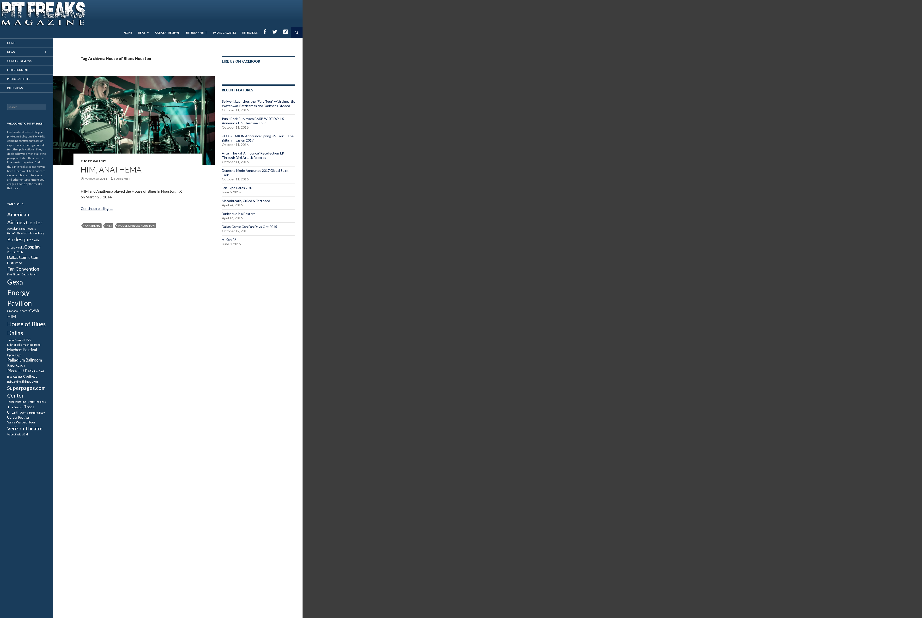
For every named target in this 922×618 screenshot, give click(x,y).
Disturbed (14, 263)
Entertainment (196, 32)
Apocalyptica (14, 228)
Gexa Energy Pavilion (19, 292)
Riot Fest (39, 371)
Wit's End (22, 434)
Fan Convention (23, 269)
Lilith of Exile (14, 344)
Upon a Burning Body (32, 412)
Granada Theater (18, 310)
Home (128, 32)
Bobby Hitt (122, 178)
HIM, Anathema (111, 169)
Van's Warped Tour (21, 422)
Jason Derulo (15, 340)
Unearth (13, 412)
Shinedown (29, 381)
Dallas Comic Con (22, 257)
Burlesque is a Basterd (238, 214)
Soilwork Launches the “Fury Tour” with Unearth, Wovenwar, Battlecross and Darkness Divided (258, 103)
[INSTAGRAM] (285, 32)
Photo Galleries (224, 32)
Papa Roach (16, 365)
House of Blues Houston (136, 225)
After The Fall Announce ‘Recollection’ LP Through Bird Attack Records (253, 155)
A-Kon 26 (229, 240)
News (142, 32)
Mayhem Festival (22, 349)
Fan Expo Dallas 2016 (237, 188)
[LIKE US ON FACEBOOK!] (265, 32)
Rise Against (14, 376)
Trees (29, 406)
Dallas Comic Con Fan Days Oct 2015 (249, 227)
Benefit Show (15, 233)
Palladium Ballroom (24, 360)
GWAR (34, 311)
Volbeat (11, 434)
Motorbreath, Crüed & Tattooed (246, 201)
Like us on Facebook (241, 61)
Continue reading (97, 208)
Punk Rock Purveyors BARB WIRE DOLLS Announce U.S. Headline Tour (253, 121)
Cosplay (32, 247)
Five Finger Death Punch (22, 274)
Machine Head (32, 344)
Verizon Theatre (24, 428)
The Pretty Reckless (33, 401)
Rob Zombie (14, 381)
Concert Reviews (167, 32)
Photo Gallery (93, 161)
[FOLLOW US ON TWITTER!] (274, 32)
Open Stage (14, 355)
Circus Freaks (15, 247)
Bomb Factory (34, 233)
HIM (109, 225)
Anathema (92, 225)
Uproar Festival (18, 417)
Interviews (250, 32)
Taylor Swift (14, 401)
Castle (35, 240)
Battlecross (29, 228)
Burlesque (19, 239)
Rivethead (30, 376)
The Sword (15, 407)
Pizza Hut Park (20, 370)
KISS (27, 340)
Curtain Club (15, 252)
